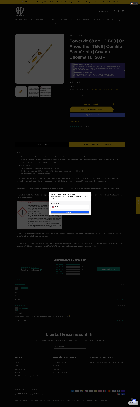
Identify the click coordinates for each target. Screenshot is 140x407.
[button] (134, 3)
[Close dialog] (89, 193)
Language (56, 203)
